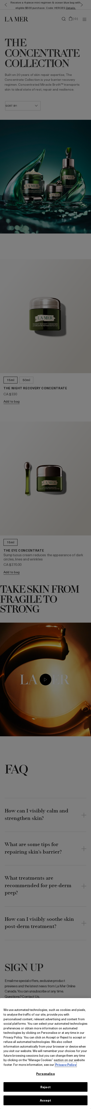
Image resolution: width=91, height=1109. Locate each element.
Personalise (45, 1073)
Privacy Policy (65, 1064)
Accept (45, 1100)
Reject (45, 1087)
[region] (45, 1053)
